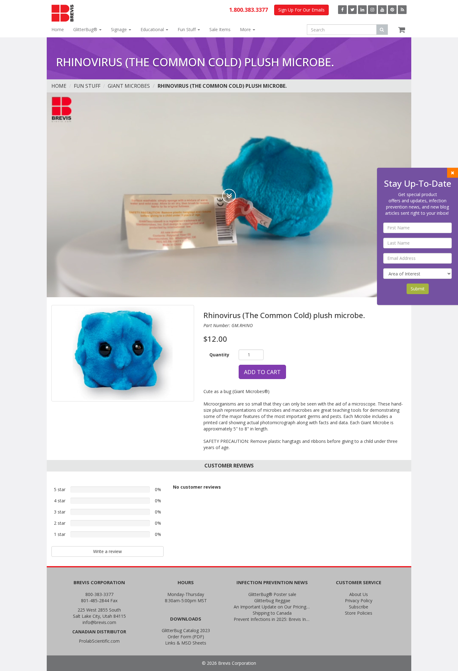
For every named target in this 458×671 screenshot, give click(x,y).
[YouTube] (382, 9)
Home (57, 29)
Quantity (219, 355)
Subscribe (358, 607)
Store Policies (358, 613)
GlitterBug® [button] (85, 29)
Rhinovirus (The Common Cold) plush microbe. (222, 85)
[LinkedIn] (362, 9)
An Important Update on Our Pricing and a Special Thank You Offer (272, 607)
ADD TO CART (262, 372)
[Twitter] (352, 9)
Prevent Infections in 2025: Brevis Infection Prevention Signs (272, 619)
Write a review (107, 551)
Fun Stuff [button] (187, 29)
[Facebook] (342, 9)
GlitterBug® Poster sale (272, 594)
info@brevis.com (99, 622)
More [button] (246, 29)
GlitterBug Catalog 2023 (186, 630)
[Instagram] (372, 9)
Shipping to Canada (272, 613)
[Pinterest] (392, 9)
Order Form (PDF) (186, 637)
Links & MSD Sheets (185, 643)
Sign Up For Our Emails (301, 10)
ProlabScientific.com (99, 641)
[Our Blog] (402, 9)
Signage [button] (119, 29)
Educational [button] (153, 29)
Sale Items (220, 29)
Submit (418, 289)
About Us (358, 594)
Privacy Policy (358, 600)
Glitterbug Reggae (272, 600)
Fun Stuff (87, 85)
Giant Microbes (129, 85)
